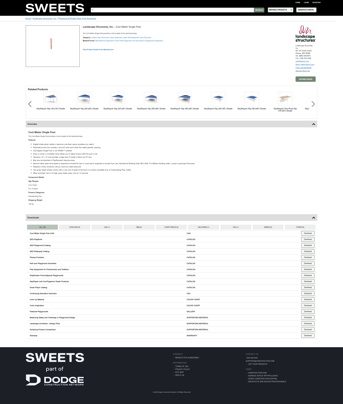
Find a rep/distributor (326, 67)
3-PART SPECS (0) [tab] (171, 227)
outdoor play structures (78, 37)
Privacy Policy (182, 369)
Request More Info (325, 70)
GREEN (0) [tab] (283, 227)
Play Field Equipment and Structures (107, 40)
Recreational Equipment (82, 40)
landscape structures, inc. (23, 18)
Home (297, 2)
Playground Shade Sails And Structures (55, 18)
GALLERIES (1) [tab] (208, 227)
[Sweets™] (55, 7)
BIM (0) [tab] (134, 227)
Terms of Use (182, 366)
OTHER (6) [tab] (320, 227)
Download (330, 233)
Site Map (179, 372)
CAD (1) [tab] (97, 227)
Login (306, 2)
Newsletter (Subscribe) (187, 357)
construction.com (219, 372)
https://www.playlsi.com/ (327, 64)
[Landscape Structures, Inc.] (328, 33)
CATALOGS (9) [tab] (59, 227)
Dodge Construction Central (224, 381)
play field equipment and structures (115, 37)
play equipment (94, 37)
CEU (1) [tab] (246, 227)
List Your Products (219, 364)
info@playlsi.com (324, 61)
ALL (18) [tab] (23, 227)
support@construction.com (221, 361)
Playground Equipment (132, 40)
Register (316, 2)
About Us (179, 375)
